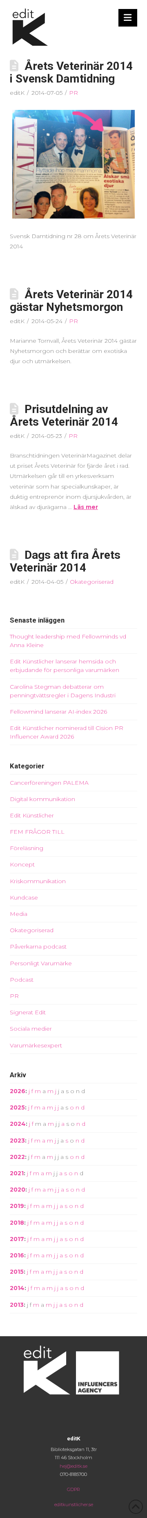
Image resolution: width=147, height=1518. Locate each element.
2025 (17, 1107)
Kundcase (24, 897)
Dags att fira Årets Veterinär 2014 (65, 561)
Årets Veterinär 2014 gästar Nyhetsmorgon (71, 301)
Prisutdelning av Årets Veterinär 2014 (64, 415)
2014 (17, 1288)
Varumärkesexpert (36, 1045)
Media (18, 913)
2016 (17, 1255)
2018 (17, 1222)
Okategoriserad (92, 581)
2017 (17, 1239)
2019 (17, 1206)
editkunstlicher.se (73, 1504)
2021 (17, 1173)
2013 (17, 1304)
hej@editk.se (73, 1466)
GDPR (73, 1489)
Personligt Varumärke (41, 963)
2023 (17, 1140)
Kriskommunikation (38, 881)
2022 (17, 1157)
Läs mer (86, 507)
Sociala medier (31, 1028)
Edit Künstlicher (32, 815)
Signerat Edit (28, 1012)
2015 (17, 1271)
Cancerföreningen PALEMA (49, 782)
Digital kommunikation (42, 799)
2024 (18, 1123)
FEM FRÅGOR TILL (37, 831)
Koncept (22, 864)
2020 (17, 1189)
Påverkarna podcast (38, 946)
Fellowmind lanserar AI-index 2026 (58, 711)
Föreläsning (26, 848)
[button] (128, 18)
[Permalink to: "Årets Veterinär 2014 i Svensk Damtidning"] (73, 164)
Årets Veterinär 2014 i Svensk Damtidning (71, 72)
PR (73, 92)
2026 (17, 1091)
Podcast (21, 979)
